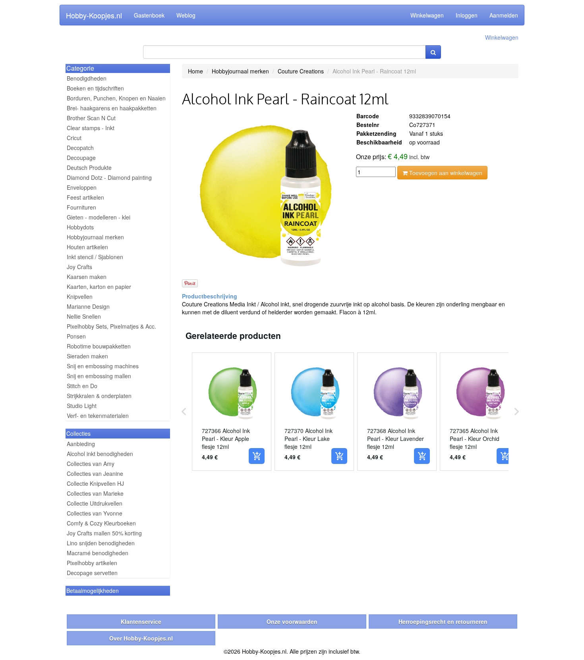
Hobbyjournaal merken (95, 237)
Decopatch (80, 148)
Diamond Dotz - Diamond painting (109, 177)
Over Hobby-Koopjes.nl (141, 638)
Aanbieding (81, 444)
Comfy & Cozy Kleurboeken (101, 523)
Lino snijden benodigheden (101, 543)
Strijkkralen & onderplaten (99, 396)
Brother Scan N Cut (91, 118)
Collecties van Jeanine (95, 473)
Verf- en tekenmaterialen (98, 415)
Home (195, 71)
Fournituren (81, 207)
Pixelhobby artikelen (92, 563)
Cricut (74, 138)
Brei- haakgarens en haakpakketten (112, 108)
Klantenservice (141, 621)
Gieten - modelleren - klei (98, 217)
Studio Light (82, 406)
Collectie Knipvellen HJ (95, 483)
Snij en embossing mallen (99, 376)
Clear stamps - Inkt (90, 128)
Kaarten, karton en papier (99, 287)
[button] (184, 411)
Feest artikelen (85, 197)
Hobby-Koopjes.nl (94, 15)
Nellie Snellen (84, 316)
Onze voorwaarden (292, 621)
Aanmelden (503, 15)
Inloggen (467, 15)
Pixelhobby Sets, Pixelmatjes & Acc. (111, 326)
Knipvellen (80, 296)
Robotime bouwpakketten (99, 346)
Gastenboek (149, 15)
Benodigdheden (86, 78)
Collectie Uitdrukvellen (94, 503)
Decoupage (81, 158)
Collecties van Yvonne (94, 513)
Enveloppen (82, 187)
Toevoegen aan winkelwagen (445, 173)
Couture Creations (301, 71)
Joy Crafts (79, 267)
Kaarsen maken (86, 277)
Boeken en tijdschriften (95, 88)
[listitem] (231, 411)
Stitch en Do (82, 386)
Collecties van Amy (90, 464)
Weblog (185, 15)
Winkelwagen (427, 15)
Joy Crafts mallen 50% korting (104, 533)
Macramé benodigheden (97, 553)
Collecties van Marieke (95, 493)
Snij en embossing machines (103, 366)
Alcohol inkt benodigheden (100, 454)
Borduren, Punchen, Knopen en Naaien (116, 98)
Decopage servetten (92, 573)
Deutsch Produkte (89, 167)
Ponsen (76, 336)
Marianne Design (88, 306)
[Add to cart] (257, 456)
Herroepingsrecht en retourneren (442, 621)
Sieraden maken (87, 356)
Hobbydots (80, 227)
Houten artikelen (87, 247)
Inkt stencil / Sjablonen (95, 257)
